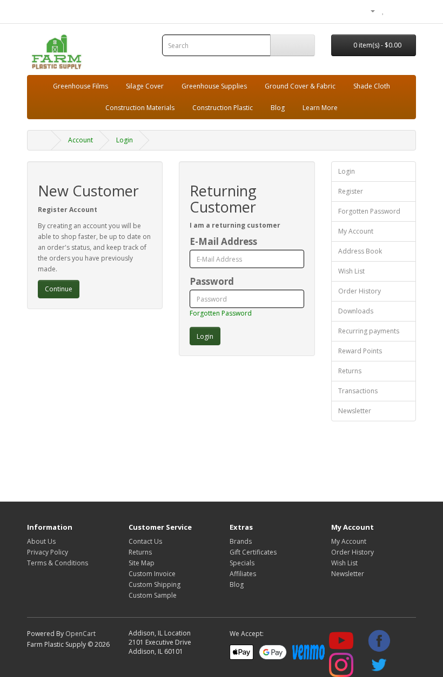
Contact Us (145, 541)
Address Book (360, 251)
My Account (355, 231)
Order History (359, 291)
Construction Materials (139, 107)
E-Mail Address (223, 241)
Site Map (142, 562)
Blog (278, 107)
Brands (241, 541)
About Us (41, 541)
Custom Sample (153, 595)
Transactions (358, 390)
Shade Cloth (371, 86)
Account (80, 140)
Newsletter (354, 410)
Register (350, 191)
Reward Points (360, 350)
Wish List (351, 271)
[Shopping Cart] (395, 10)
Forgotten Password (221, 313)
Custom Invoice (152, 573)
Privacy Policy (47, 552)
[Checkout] (408, 10)
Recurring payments (368, 331)
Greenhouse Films (80, 86)
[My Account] (368, 10)
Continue (58, 288)
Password (212, 281)
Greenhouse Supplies (214, 86)
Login (124, 140)
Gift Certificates (253, 552)
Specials (242, 562)
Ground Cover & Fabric (300, 86)
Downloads (355, 311)
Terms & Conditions (57, 562)
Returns (349, 370)
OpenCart (80, 633)
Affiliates (243, 573)
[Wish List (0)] (383, 10)
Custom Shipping (154, 584)
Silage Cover (145, 86)
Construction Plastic (222, 107)
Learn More (320, 107)
